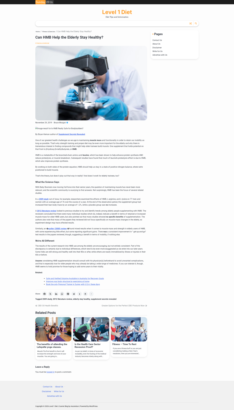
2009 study (44, 199)
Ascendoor (75, 406)
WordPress (93, 406)
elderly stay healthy (81, 299)
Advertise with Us (159, 55)
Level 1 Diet (117, 12)
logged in (50, 372)
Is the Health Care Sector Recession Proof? (88, 345)
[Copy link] (91, 294)
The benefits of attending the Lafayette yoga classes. (52, 345)
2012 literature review (46, 211)
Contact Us (157, 40)
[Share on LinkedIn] (56, 294)
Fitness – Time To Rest (124, 344)
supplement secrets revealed (103, 299)
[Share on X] (50, 294)
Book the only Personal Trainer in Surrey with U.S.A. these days (73, 284)
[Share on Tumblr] (79, 294)
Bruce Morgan (60, 122)
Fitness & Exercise (42, 43)
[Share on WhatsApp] (62, 294)
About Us (156, 44)
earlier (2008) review (57, 228)
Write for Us (157, 51)
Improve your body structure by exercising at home (67, 281)
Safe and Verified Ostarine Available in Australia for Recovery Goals (75, 278)
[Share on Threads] (85, 294)
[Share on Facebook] (44, 294)
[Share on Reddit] (73, 294)
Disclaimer (157, 47)
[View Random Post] (190, 23)
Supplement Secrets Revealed (71, 134)
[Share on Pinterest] (68, 294)
